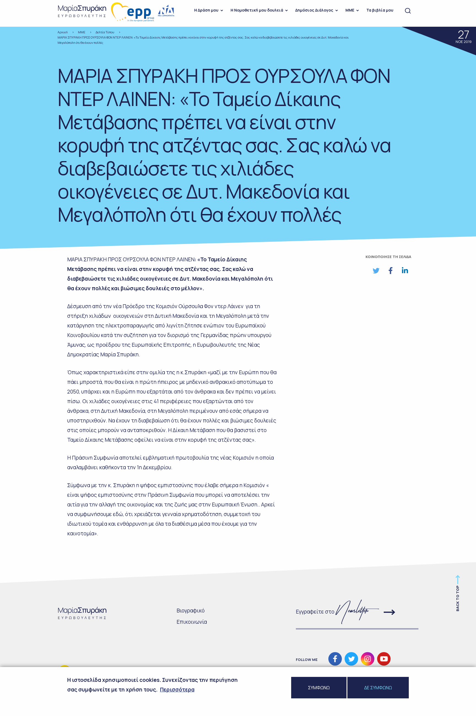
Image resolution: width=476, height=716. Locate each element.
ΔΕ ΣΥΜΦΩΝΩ (378, 688)
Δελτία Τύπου (105, 32)
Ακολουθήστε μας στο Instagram (367, 659)
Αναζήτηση (408, 11)
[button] (376, 271)
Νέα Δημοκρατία (166, 10)
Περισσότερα (177, 689)
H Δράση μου (206, 10)
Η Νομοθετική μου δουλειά (257, 10)
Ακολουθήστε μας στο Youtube (384, 659)
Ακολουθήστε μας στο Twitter (351, 659)
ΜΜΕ (349, 10)
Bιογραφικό (191, 610)
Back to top (457, 598)
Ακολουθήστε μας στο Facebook (335, 659)
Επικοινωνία (192, 621)
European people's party (133, 12)
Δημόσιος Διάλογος (314, 10)
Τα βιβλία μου (379, 10)
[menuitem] (207, 11)
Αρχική (63, 32)
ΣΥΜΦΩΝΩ (319, 688)
